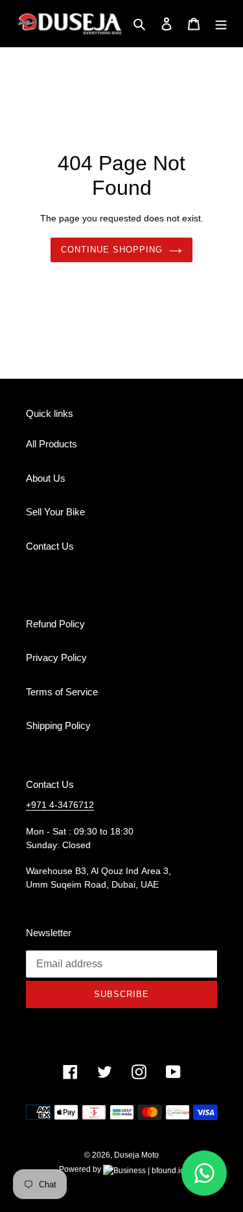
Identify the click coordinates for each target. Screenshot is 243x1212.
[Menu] (221, 24)
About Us (45, 478)
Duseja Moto (136, 1155)
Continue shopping (112, 249)
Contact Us (50, 546)
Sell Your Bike (55, 511)
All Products (51, 443)
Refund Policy (55, 623)
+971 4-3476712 (60, 805)
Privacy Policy (56, 657)
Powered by (81, 1169)
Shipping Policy (58, 725)
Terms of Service (62, 691)
